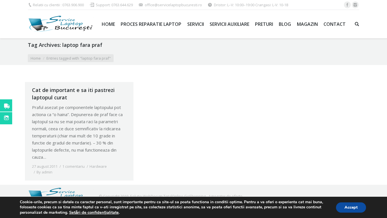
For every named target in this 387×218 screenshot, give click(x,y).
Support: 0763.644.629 (114, 4)
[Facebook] (347, 4)
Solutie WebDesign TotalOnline (156, 196)
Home (36, 58)
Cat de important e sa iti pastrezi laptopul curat (73, 94)
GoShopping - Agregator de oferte (213, 196)
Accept (351, 207)
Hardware (98, 166)
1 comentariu (73, 166)
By (44, 172)
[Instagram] (355, 4)
